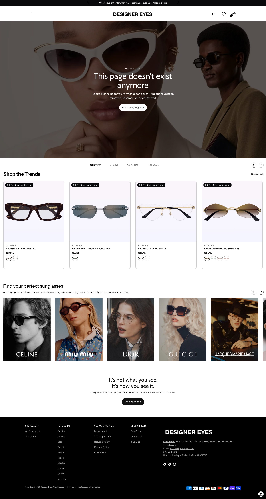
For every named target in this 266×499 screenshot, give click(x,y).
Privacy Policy (101, 447)
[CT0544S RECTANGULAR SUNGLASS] (166, 211)
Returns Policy (102, 441)
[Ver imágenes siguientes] (261, 292)
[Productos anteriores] (254, 165)
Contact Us (100, 452)
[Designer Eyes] (133, 14)
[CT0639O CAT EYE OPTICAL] (100, 211)
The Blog (135, 441)
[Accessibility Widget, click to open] (261, 494)
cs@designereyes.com (182, 448)
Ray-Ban (62, 479)
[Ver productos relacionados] (9, 356)
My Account (100, 431)
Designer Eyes (46, 487)
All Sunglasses (32, 431)
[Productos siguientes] (261, 165)
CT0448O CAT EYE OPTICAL (218, 248)
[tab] (95, 165)
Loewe (61, 468)
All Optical (30, 436)
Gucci (61, 447)
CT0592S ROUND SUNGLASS (21, 248)
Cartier (61, 431)
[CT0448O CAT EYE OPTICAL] (232, 211)
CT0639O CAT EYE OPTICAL (86, 248)
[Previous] (87, 2)
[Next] (178, 2)
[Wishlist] (223, 14)
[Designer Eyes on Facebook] (165, 465)
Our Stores (136, 436)
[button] (27, 329)
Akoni (61, 452)
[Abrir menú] (33, 14)
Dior (60, 441)
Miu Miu (62, 463)
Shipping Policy (102, 436)
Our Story (136, 431)
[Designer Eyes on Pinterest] (170, 465)
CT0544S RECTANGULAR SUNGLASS (157, 248)
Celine (61, 473)
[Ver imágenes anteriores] (254, 292)
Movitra (62, 436)
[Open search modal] (214, 14)
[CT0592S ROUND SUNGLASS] (33, 211)
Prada (61, 457)
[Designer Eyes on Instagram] (175, 465)
